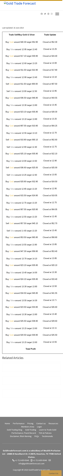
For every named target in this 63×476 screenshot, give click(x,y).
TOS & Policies (45, 433)
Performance (18, 423)
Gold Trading (30, 429)
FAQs (36, 436)
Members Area (27, 426)
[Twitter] (45, 14)
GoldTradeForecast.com (39, 470)
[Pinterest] (48, 14)
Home (7, 423)
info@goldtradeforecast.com (31, 463)
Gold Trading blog (14, 429)
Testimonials (47, 436)
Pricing (30, 423)
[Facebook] (42, 14)
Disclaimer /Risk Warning (21, 436)
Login (39, 426)
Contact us (41, 423)
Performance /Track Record (24, 433)
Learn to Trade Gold (47, 429)
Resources (53, 423)
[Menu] (57, 14)
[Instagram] (51, 14)
